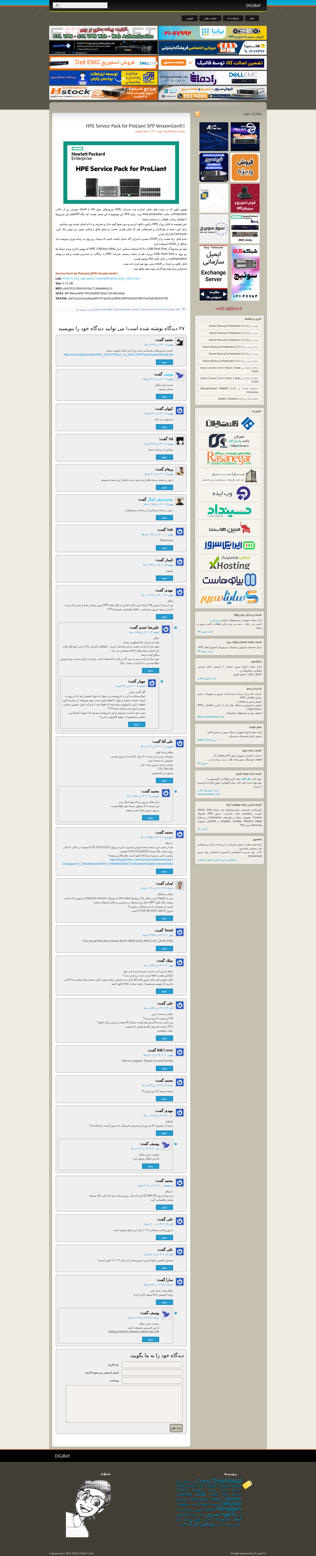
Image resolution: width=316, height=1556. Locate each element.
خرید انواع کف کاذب (208, 790)
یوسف (168, 374)
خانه (252, 18)
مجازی (207, 1519)
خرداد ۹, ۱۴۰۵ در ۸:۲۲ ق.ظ (158, 1284)
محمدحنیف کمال (160, 499)
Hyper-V (213, 1486)
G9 (97, 309)
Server (233, 1499)
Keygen (198, 1490)
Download (226, 1480)
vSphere (209, 1509)
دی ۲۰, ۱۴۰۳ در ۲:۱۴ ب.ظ (145, 1148)
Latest (212, 1490)
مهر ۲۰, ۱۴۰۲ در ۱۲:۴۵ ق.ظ (158, 935)
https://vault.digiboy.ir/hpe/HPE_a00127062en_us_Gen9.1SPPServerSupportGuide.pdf (118, 354)
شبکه (146, 131)
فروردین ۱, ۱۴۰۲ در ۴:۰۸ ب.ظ (157, 746)
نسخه (228, 1524)
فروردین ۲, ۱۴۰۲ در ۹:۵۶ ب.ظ (143, 796)
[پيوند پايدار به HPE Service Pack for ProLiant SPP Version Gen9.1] (135, 125)
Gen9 (103, 309)
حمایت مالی (210, 18)
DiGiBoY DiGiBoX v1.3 (230, 398)
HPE (109, 309)
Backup (189, 1482)
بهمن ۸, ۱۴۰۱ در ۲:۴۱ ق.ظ (159, 413)
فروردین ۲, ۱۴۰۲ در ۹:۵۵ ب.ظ (157, 837)
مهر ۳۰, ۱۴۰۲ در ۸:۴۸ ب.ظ (158, 965)
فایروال (193, 1514)
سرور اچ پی (215, 620)
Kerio (226, 1485)
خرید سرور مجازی (207, 678)
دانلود (229, 1513)
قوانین (189, 18)
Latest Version (230, 1490)
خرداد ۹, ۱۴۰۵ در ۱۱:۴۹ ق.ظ (143, 1317)
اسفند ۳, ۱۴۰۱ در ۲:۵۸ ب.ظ (144, 632)
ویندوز (207, 1523)
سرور (213, 1513)
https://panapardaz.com (210, 716)
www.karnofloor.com (208, 794)
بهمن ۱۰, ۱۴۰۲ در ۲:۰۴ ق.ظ (158, 1055)
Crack (203, 1481)
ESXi (181, 1486)
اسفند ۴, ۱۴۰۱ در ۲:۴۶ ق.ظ (130, 686)
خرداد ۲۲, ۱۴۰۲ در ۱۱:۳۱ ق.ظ (157, 888)
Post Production (122, 309)
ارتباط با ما (233, 18)
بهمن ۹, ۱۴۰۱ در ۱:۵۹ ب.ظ (158, 504)
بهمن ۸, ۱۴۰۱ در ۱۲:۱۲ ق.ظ (158, 379)
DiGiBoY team (86, 1553)
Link (201, 1494)
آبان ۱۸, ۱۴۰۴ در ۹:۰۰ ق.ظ (158, 1224)
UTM (191, 1504)
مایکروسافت (222, 1519)
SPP (178, 309)
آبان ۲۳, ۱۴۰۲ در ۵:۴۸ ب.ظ (158, 1008)
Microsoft (199, 1499)
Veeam (214, 1504)
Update (182, 1504)
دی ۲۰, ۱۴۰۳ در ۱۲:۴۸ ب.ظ (158, 1115)
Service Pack (139, 309)
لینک (237, 1518)
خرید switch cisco (207, 739)
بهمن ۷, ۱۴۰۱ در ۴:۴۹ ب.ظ (158, 344)
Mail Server (231, 1495)
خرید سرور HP (205, 631)
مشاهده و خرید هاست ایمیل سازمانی (216, 859)
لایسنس (183, 1514)
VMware (230, 1503)
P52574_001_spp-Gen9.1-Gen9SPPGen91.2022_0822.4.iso (101, 278)
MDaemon (182, 1499)
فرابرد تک (202, 828)
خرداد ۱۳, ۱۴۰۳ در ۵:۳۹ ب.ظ (157, 1085)
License (184, 1494)
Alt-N (179, 1482)
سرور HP (202, 763)
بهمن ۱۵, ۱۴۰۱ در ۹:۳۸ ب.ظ (158, 564)
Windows (229, 1508)
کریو (183, 1524)
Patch (216, 1499)
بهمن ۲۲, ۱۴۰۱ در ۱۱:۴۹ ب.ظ (157, 595)
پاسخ (164, 362)
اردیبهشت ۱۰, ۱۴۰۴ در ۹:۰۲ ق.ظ (155, 1185)
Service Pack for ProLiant (160, 309)
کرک (193, 1523)
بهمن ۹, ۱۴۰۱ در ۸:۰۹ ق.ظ (159, 473)
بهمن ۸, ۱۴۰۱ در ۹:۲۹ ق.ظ (159, 443)
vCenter (202, 1504)
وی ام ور (220, 1524)
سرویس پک (81, 309)
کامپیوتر (139, 131)
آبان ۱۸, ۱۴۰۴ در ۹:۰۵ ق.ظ (158, 1254)
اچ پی (91, 309)
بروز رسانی (192, 1509)
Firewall (192, 1486)
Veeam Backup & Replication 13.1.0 (228, 325)
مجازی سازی (192, 1519)
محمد (173, 131)
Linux (213, 1495)
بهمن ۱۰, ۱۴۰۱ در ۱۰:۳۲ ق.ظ (157, 534)
